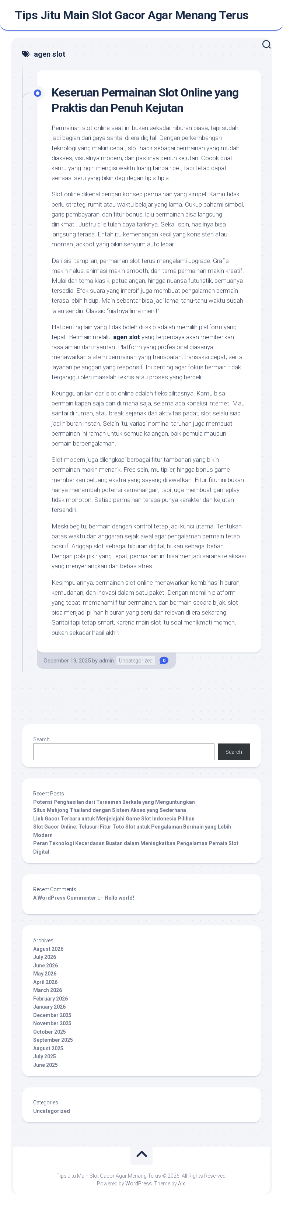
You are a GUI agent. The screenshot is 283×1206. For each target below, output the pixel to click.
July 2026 (44, 957)
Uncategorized (136, 661)
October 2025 (49, 1032)
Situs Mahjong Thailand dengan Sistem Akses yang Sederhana (109, 810)
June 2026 (45, 965)
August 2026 (48, 949)
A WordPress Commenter (64, 898)
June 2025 (45, 1065)
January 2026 (49, 1007)
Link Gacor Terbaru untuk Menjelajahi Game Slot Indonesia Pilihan (114, 819)
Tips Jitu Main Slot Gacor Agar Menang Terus (132, 15)
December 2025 (52, 1015)
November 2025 (52, 1023)
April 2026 (45, 982)
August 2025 (48, 1048)
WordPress (138, 1183)
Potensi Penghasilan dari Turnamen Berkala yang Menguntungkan (114, 802)
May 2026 (44, 974)
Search (41, 739)
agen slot (126, 337)
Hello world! (119, 898)
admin (106, 660)
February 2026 (50, 999)
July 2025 (44, 1056)
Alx (181, 1183)
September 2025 (53, 1040)
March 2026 (47, 990)
